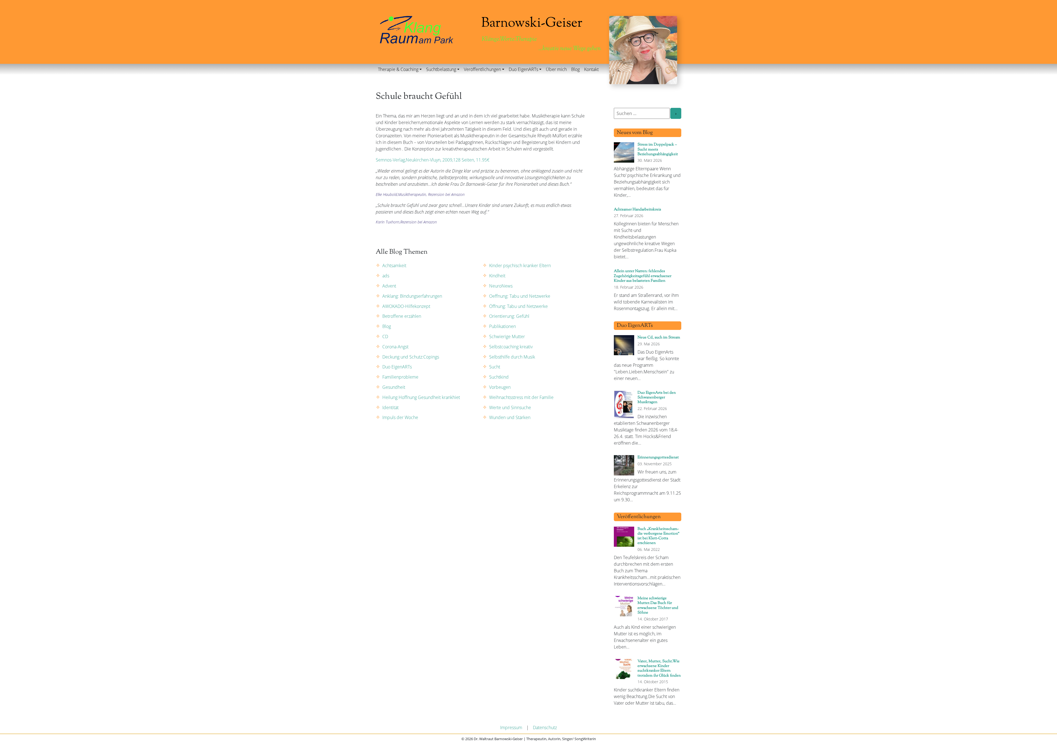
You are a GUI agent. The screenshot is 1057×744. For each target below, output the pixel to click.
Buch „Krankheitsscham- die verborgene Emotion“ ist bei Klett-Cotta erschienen (658, 536)
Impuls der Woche (400, 417)
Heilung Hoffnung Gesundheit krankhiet (421, 397)
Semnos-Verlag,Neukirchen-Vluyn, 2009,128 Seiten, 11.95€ (432, 160)
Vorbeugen (500, 387)
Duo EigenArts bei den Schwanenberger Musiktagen (657, 397)
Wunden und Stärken (509, 417)
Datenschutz (545, 727)
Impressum (511, 727)
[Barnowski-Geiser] (416, 29)
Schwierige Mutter (507, 336)
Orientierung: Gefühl (509, 316)
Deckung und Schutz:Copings (410, 357)
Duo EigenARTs (523, 69)
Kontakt (591, 69)
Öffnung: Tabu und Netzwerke (518, 306)
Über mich (556, 69)
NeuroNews (501, 286)
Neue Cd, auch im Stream (659, 337)
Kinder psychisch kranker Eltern (520, 265)
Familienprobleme (400, 377)
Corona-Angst (395, 347)
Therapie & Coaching (398, 69)
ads (385, 276)
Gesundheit (393, 387)
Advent (389, 286)
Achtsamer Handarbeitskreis (637, 209)
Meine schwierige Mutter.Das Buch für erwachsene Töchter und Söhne (658, 605)
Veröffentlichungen (482, 69)
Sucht (494, 367)
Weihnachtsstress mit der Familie (521, 397)
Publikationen (502, 326)
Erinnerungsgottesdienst (658, 457)
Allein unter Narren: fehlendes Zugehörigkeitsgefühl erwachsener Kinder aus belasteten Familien (642, 276)
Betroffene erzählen (401, 316)
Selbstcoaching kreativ (511, 347)
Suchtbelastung (441, 69)
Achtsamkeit (394, 265)
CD (385, 336)
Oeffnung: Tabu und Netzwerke (519, 296)
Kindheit (497, 276)
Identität (390, 407)
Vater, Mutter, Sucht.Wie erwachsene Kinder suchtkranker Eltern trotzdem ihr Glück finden (659, 668)
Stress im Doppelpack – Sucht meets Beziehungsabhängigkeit (658, 149)
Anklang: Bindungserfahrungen (412, 296)
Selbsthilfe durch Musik (512, 357)
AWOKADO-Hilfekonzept (406, 306)
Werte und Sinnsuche (510, 407)
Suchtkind (499, 377)
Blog (575, 69)
